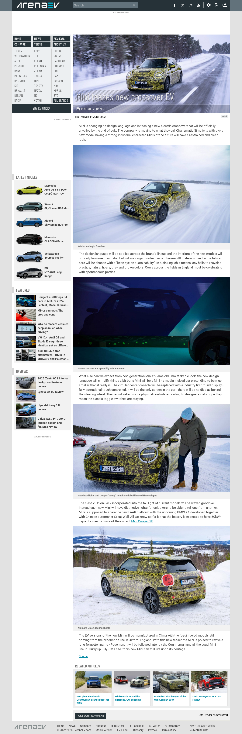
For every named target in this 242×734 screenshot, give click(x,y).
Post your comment (93, 109)
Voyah (38, 100)
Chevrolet (61, 66)
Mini (36, 81)
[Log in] (216, 5)
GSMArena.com (199, 729)
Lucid (57, 51)
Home (17, 38)
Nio (56, 85)
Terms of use (169, 730)
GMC (56, 71)
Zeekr (38, 71)
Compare (20, 44)
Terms (38, 44)
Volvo (38, 61)
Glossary (138, 730)
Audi (17, 61)
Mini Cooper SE (142, 521)
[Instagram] (191, 5)
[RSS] (199, 5)
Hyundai (19, 81)
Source (83, 656)
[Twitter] (183, 5)
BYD (56, 95)
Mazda (38, 90)
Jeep (37, 56)
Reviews (59, 38)
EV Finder (122, 730)
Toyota (38, 85)
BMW (17, 71)
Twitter (155, 725)
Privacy (152, 730)
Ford (37, 51)
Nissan (18, 95)
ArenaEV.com (83, 730)
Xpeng (58, 90)
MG (35, 95)
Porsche (19, 66)
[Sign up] (224, 5)
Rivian (58, 56)
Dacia (17, 100)
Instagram (174, 725)
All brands (61, 100)
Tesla (18, 51)
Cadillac (59, 61)
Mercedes (20, 76)
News (37, 38)
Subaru (58, 81)
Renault (19, 90)
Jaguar (38, 76)
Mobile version (104, 730)
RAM (56, 76)
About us (60, 44)
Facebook (138, 725)
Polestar (40, 66)
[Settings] (209, 5)
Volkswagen (22, 56)
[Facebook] (175, 5)
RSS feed (119, 725)
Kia (16, 85)
